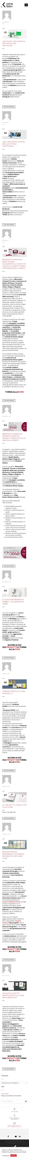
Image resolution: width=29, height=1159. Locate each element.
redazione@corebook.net (14, 1126)
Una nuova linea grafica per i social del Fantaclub (13, 43)
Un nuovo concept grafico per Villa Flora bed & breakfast (13, 995)
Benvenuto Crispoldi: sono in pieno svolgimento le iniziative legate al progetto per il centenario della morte (14, 264)
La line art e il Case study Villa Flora (14, 806)
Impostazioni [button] (5, 1155)
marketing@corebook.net (14, 1125)
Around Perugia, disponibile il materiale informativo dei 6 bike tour (13, 855)
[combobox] (14, 1083)
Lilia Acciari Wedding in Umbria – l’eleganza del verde (13, 602)
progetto (11, 647)
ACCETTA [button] (13, 1155)
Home (21, 392)
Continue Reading (9, 106)
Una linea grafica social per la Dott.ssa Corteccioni (13, 144)
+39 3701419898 (14, 1111)
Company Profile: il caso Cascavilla (13, 692)
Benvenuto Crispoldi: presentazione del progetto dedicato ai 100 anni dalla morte (14, 437)
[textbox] (14, 1083)
